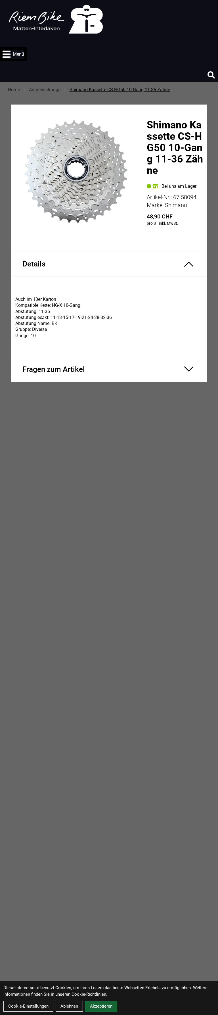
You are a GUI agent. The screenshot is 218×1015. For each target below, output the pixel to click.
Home (14, 89)
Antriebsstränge (44, 89)
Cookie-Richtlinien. (89, 994)
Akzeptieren (101, 1006)
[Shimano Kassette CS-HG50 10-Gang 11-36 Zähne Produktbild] (75, 172)
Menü (18, 54)
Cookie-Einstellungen (28, 1006)
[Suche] (211, 75)
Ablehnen (69, 1006)
